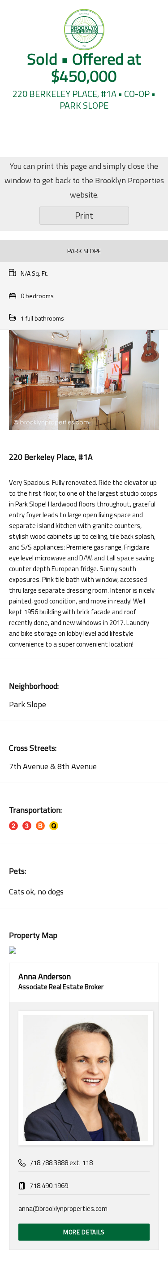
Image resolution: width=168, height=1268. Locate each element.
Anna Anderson (44, 976)
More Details (84, 1232)
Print (84, 215)
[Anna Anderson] (84, 1078)
